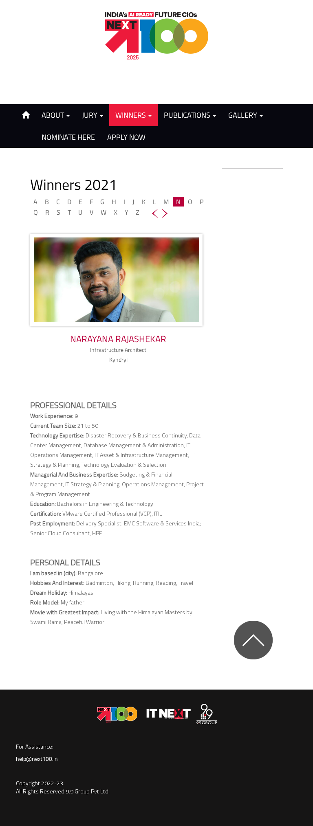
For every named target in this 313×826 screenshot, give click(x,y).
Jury (90, 115)
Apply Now (126, 137)
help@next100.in (37, 758)
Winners (131, 115)
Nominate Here (68, 137)
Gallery (243, 115)
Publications (188, 115)
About (54, 115)
